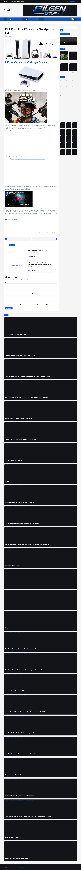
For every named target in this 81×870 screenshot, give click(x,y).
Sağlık (36, 19)
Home (5, 22)
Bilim (15, 19)
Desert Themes (21, 867)
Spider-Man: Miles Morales (52, 232)
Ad (5, 293)
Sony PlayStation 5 (42, 232)
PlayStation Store (49, 230)
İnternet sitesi (7, 298)
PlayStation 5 (42, 230)
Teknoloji (25, 19)
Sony (55, 230)
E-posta (33, 293)
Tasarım (31, 19)
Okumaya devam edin (32, 256)
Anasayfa (10, 19)
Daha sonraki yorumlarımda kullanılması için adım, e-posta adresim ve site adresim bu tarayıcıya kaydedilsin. (27, 304)
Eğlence (41, 19)
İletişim (51, 19)
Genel (9, 36)
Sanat (20, 19)
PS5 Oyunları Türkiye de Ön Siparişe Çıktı (12, 22)
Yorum (6, 282)
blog (46, 19)
